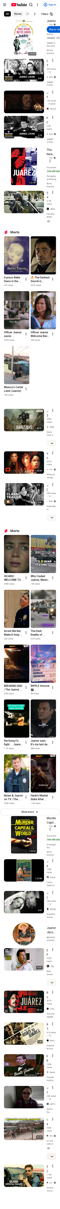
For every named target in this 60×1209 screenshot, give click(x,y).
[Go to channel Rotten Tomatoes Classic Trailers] (48, 501)
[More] (52, 443)
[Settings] (38, 5)
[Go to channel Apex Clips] (48, 209)
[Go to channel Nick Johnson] (48, 1136)
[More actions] (26, 279)
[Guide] (5, 5)
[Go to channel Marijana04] (48, 909)
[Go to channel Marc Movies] (48, 1040)
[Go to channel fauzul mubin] (48, 109)
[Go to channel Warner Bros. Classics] (48, 77)
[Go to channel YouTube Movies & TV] (48, 25)
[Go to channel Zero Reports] (48, 1009)
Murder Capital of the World (51, 820)
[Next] (34, 14)
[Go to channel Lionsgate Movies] (48, 1183)
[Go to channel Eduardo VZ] (48, 877)
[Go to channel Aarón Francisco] (48, 1072)
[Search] (31, 5)
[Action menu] (52, 60)
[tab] (7, 14)
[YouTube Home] (19, 4)
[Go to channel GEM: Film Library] (48, 427)
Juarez (51, 21)
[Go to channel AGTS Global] (48, 1104)
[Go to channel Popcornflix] (48, 469)
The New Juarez (51, 152)
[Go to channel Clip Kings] (48, 966)
